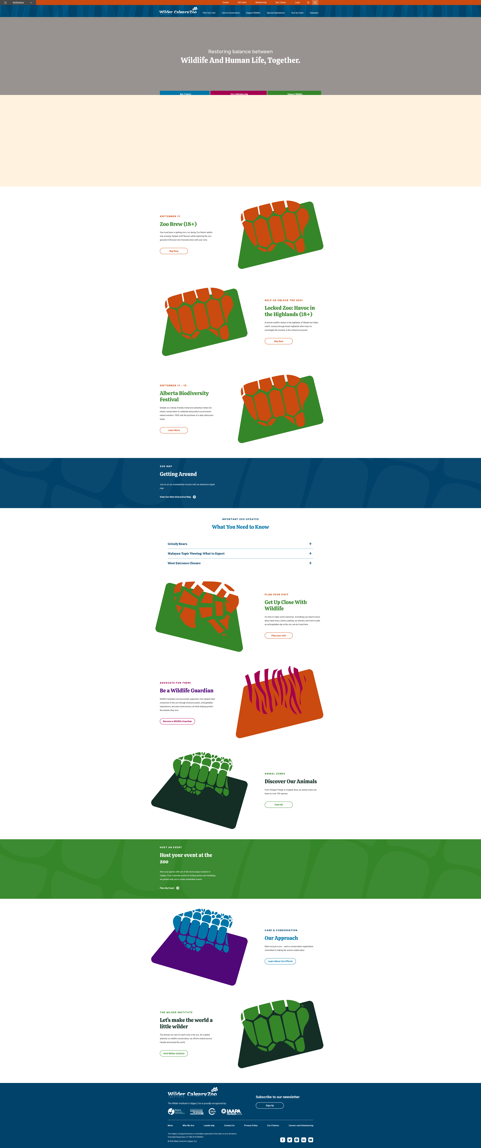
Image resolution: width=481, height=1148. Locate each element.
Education (314, 13)
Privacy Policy (251, 1125)
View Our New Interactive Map (175, 497)
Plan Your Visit (209, 13)
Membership (261, 2)
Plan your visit (278, 635)
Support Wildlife (253, 13)
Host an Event (297, 13)
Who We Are (188, 1125)
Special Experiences (276, 13)
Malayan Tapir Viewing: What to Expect (196, 553)
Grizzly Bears (177, 544)
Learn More (174, 430)
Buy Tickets (281, 2)
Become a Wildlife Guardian (177, 721)
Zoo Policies (273, 1125)
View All (279, 804)
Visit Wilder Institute (174, 1053)
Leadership (209, 1125)
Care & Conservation (231, 13)
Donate (225, 2)
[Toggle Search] (315, 2)
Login (297, 2)
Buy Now (173, 251)
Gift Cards (242, 2)
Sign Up (270, 1105)
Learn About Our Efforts (280, 961)
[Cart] (308, 2)
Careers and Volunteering (301, 1125)
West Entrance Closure (184, 563)
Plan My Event (167, 888)
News (170, 1125)
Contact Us (229, 1125)
